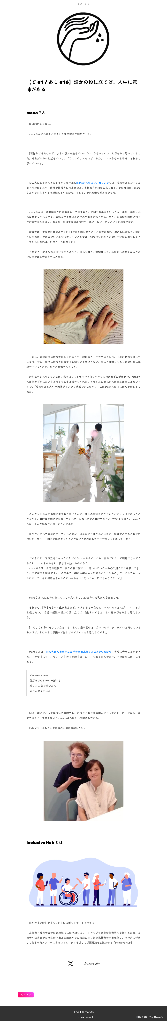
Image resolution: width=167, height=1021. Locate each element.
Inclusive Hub (91, 963)
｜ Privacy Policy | (83, 1017)
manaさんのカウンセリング (92, 182)
